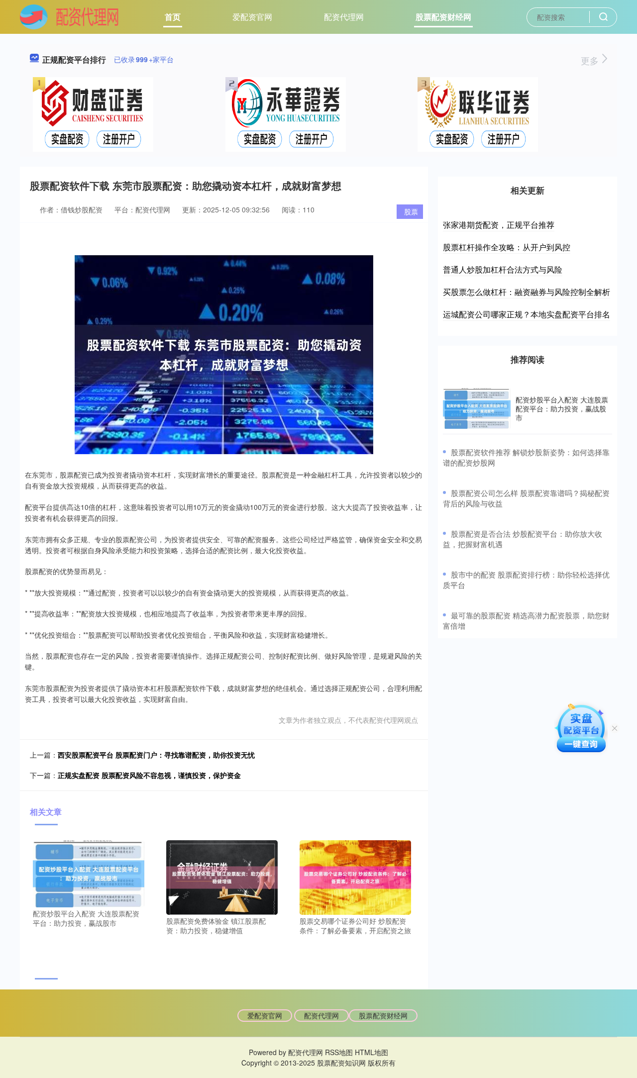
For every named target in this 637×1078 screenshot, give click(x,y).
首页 (173, 16)
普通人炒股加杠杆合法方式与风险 (502, 269)
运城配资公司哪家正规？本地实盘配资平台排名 (526, 314)
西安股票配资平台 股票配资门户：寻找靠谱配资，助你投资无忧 (156, 755)
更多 (591, 60)
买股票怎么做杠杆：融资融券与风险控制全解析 (526, 291)
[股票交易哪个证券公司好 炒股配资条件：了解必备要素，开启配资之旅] (355, 877)
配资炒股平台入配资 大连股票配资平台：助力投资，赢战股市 (562, 408)
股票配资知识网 (341, 1063)
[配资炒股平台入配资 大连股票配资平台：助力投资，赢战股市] (88, 873)
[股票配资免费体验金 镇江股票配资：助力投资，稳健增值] (222, 877)
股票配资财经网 (443, 16)
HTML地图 (371, 1052)
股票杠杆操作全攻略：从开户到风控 (506, 247)
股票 (411, 211)
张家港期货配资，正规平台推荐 (498, 224)
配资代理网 (344, 16)
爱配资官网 (252, 16)
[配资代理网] (69, 16)
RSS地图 (339, 1052)
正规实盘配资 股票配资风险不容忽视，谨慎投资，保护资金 (149, 775)
